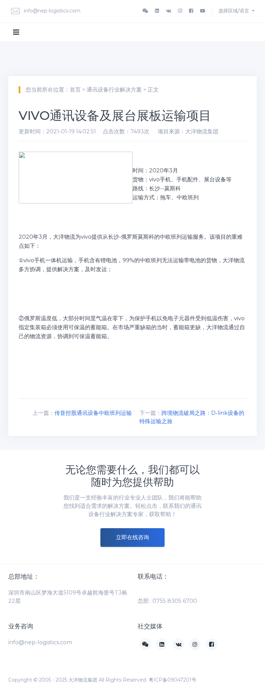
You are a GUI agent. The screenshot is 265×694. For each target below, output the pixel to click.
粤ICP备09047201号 (172, 680)
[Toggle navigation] (16, 31)
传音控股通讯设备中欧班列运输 (93, 413)
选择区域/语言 (234, 11)
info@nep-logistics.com (51, 11)
